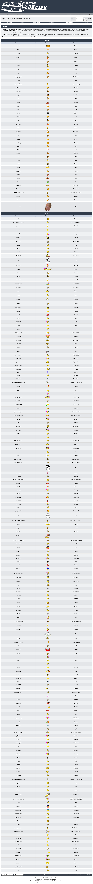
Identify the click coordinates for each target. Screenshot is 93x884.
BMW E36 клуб (46, 877)
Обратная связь (38, 877)
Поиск (84, 14)
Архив (52, 877)
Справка (90, 14)
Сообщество (36, 22)
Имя (72, 18)
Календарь (70, 14)
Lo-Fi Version (44, 874)
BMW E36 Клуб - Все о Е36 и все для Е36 (11, 14)
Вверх (56, 877)
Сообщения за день (70, 22)
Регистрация (9, 22)
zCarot (61, 880)
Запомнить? (88, 18)
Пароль (73, 20)
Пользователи (78, 14)
